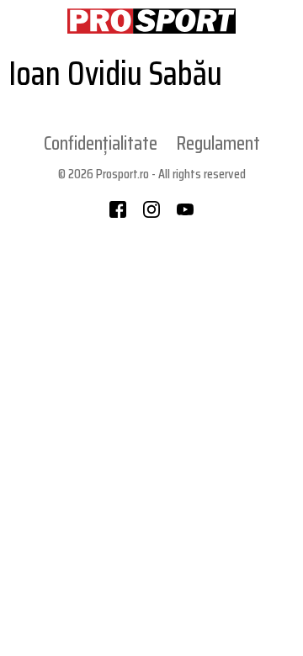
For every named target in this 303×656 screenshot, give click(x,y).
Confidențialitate (100, 143)
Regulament (218, 143)
